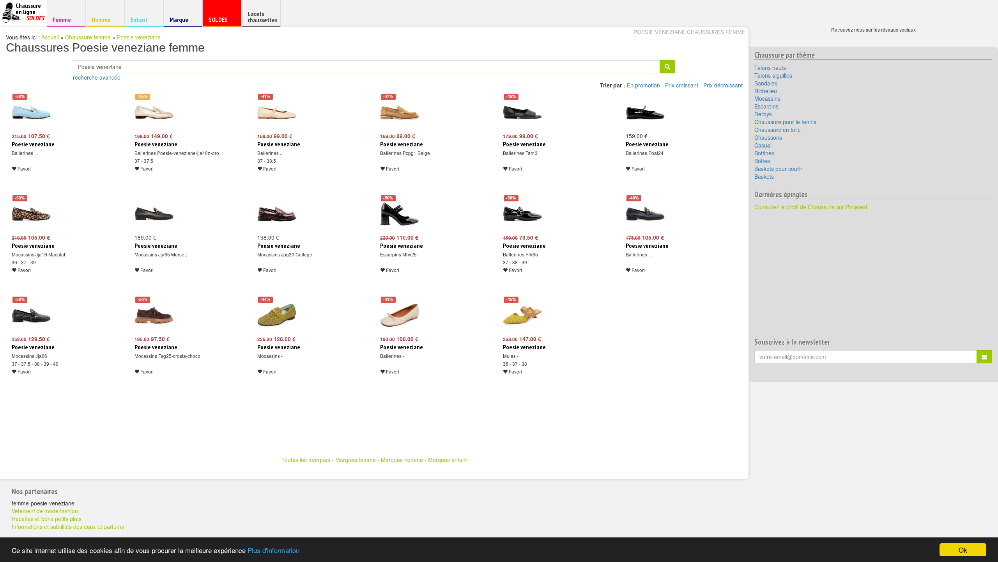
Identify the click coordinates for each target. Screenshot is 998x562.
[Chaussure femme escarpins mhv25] (399, 213)
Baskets (764, 176)
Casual (763, 145)
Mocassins (767, 98)
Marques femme (355, 460)
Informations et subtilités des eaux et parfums (68, 526)
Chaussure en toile (777, 129)
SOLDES (221, 21)
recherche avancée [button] (96, 77)
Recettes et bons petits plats (46, 519)
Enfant (143, 19)
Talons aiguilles (773, 75)
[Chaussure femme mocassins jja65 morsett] (153, 213)
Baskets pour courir (778, 169)
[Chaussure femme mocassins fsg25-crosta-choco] (153, 315)
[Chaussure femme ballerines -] (399, 315)
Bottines (764, 153)
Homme (104, 19)
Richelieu (765, 91)
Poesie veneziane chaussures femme (689, 32)
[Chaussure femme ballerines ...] (31, 112)
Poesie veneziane (139, 37)
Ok (963, 550)
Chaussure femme (88, 37)
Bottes (762, 161)
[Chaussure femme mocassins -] (276, 315)
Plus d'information (273, 550)
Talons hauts (770, 67)
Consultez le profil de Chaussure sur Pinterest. (811, 207)
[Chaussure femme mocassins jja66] (31, 315)
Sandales (765, 83)
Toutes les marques (305, 460)
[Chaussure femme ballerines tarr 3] (522, 112)
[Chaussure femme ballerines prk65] (522, 213)
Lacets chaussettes (262, 17)
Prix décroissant (723, 85)
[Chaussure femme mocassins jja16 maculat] (31, 213)
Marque (182, 21)
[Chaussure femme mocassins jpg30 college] (276, 213)
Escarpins (766, 106)
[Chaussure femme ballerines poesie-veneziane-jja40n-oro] (153, 112)
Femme (65, 19)
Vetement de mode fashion (45, 511)
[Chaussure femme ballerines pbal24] (645, 112)
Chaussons (768, 137)
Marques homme (402, 460)
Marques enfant (447, 460)
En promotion (643, 85)
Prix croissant (681, 85)
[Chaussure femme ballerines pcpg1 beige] (399, 112)
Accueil (50, 37)
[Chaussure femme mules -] (522, 315)
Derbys (763, 114)
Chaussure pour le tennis (785, 122)
